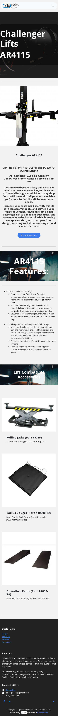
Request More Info (29, 235)
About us (6, 636)
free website (42, 712)
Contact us (6, 642)
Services (5, 639)
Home (4, 634)
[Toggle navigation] (52, 5)
